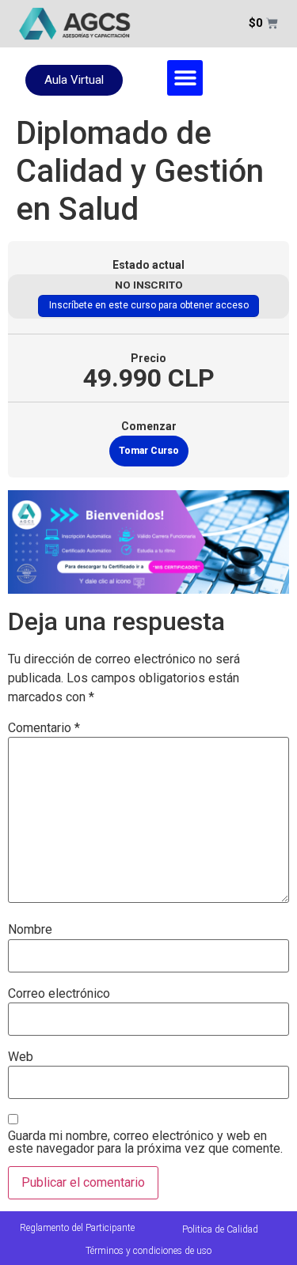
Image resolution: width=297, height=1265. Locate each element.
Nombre (30, 929)
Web (20, 1057)
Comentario (44, 728)
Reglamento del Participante (77, 1227)
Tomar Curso (149, 450)
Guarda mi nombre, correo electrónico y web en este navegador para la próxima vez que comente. (145, 1142)
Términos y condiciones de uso (148, 1250)
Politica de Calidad (220, 1229)
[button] (185, 78)
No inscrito (149, 284)
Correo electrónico (59, 993)
